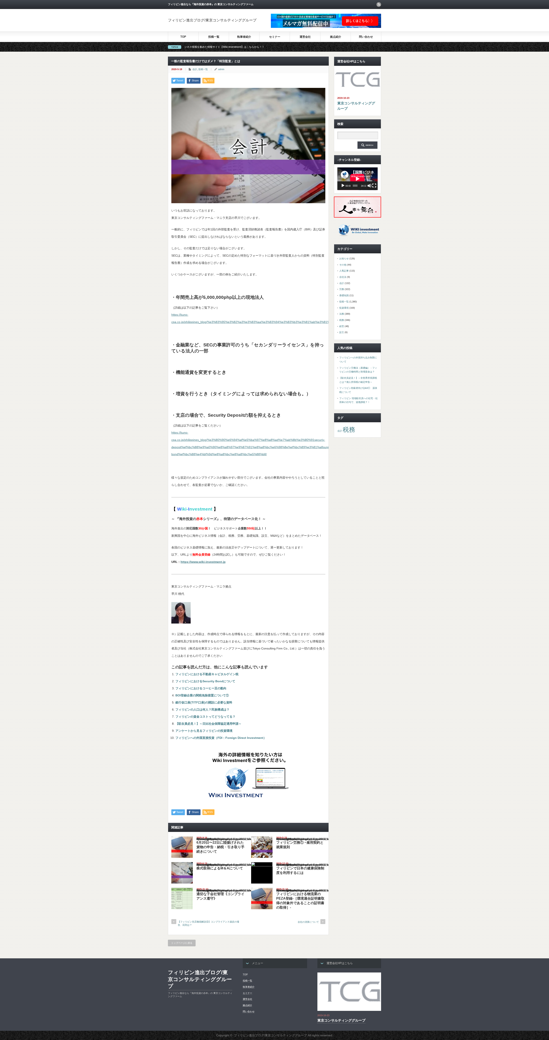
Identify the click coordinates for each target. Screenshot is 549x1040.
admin (221, 69)
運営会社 (305, 36)
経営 (341, 326)
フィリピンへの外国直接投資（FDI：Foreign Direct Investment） (220, 737)
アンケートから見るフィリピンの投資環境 (203, 730)
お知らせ (344, 258)
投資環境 (344, 308)
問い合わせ (366, 36)
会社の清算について (308, 922)
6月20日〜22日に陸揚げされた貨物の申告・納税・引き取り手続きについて (220, 847)
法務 (341, 314)
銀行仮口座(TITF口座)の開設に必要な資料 (203, 702)
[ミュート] (369, 185)
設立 (341, 332)
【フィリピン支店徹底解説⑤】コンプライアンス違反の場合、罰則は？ (208, 923)
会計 (194, 69)
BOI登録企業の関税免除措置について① (202, 695)
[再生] (343, 185)
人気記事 (344, 270)
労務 (341, 289)
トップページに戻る (181, 943)
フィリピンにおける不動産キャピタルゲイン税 (206, 674)
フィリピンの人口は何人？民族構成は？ (202, 709)
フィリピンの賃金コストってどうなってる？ (205, 716)
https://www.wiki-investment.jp (203, 562)
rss (378, 4)
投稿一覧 (213, 36)
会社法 (342, 277)
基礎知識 (344, 295)
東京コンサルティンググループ (356, 106)
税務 (341, 320)
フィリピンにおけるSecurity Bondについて (205, 681)
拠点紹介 (335, 36)
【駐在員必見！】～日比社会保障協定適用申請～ (208, 723)
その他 (342, 264)
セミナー (274, 36)
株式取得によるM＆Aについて (219, 868)
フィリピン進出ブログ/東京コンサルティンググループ (212, 20)
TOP (183, 36)
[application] (357, 178)
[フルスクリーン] (374, 185)
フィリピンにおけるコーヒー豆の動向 (200, 688)
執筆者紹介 (244, 36)
